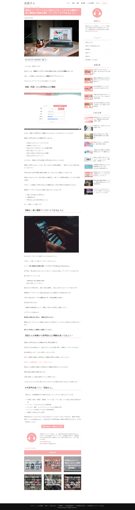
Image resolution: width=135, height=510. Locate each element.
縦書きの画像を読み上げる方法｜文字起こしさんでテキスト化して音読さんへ (102, 79)
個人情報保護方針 (69, 505)
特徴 (78, 3)
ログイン (98, 3)
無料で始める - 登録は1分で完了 (52, 426)
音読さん (26, 7)
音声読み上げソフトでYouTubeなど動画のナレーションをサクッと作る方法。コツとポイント (102, 173)
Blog (31, 7)
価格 (73, 3)
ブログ (32, 505)
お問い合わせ (53, 505)
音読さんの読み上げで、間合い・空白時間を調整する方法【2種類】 (102, 135)
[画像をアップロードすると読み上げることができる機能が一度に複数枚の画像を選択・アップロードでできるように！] (88, 72)
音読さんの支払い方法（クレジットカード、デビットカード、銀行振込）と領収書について (102, 159)
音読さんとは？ (89, 42)
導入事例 (83, 3)
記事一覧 (87, 56)
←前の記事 (27, 448)
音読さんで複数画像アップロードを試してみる (38, 362)
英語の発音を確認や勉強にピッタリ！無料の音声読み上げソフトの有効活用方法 (102, 182)
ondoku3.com (46, 442)
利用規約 (61, 505)
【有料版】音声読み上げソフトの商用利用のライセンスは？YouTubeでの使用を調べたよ (102, 166)
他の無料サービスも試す (91, 59)
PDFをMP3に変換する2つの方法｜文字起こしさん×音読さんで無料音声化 (102, 104)
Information (37, 7)
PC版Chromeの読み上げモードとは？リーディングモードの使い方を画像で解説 (102, 96)
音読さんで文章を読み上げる (92, 46)
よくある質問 (91, 3)
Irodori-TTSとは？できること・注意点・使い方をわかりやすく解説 (102, 71)
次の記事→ (33, 448)
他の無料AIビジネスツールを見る (96, 505)
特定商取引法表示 (80, 505)
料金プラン (88, 53)
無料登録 (104, 3)
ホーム (68, 3)
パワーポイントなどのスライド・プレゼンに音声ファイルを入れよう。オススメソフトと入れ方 (102, 190)
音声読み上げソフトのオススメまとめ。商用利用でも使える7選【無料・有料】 (102, 119)
